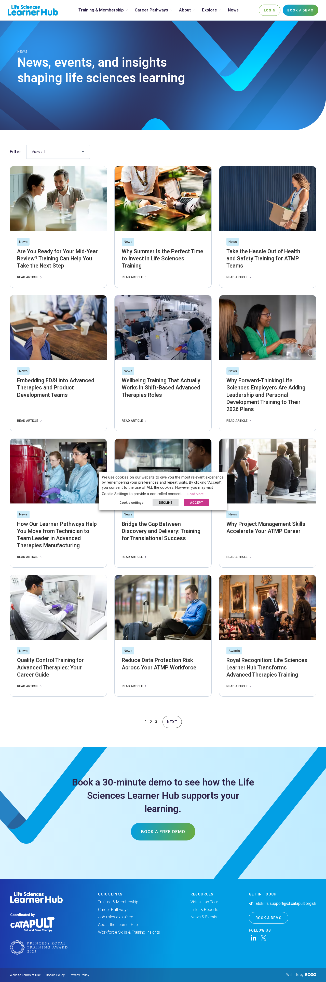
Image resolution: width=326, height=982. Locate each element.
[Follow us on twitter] (263, 938)
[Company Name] (33, 10)
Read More (195, 494)
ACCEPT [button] (196, 502)
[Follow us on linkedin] (253, 938)
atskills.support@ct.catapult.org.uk (286, 903)
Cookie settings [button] (131, 502)
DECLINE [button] (165, 502)
